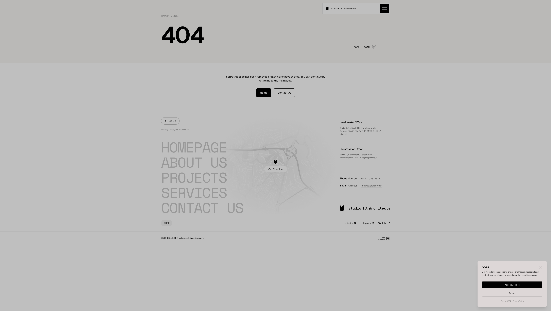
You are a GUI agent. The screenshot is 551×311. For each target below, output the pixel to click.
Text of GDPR (506, 301)
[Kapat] (540, 267)
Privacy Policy (518, 301)
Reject (512, 293)
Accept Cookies (512, 284)
